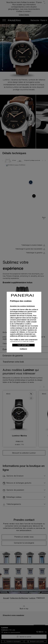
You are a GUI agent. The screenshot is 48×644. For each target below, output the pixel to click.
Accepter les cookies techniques (22, 306)
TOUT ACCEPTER (23, 345)
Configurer (23, 349)
